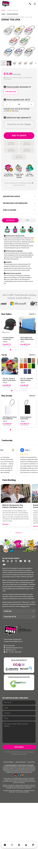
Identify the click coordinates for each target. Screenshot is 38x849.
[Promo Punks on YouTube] (21, 561)
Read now (5, 524)
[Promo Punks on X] (17, 561)
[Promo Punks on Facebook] (4, 561)
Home (3, 10)
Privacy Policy (23, 754)
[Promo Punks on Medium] (4, 564)
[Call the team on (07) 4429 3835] (30, 4)
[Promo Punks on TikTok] (12, 561)
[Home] (4, 845)
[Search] (11, 845)
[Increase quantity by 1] (31, 104)
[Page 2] (13, 350)
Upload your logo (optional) (17, 118)
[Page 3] (15, 350)
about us (24, 606)
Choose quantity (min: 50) (17, 100)
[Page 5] (20, 350)
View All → (32, 314)
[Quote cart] (26, 845)
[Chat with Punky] (33, 845)
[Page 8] (27, 350)
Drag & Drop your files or (19, 124)
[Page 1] (10, 349)
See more (18, 532)
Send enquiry (19, 747)
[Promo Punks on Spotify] (25, 561)
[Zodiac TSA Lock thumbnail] (3, 63)
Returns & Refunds (20, 762)
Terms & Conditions (8, 762)
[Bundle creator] (19, 845)
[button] (19, 78)
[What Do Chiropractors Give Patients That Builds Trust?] (16, 493)
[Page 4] (18, 350)
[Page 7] (25, 350)
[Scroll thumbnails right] (35, 63)
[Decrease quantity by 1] (7, 104)
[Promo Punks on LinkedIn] (30, 561)
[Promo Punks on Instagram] (8, 561)
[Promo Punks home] (6, 4)
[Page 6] (22, 350)
